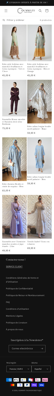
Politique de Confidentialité (19, 288)
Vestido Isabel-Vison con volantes (38, 243)
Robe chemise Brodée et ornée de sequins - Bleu (12, 185)
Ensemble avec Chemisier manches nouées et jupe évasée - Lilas (14, 244)
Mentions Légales (14, 315)
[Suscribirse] (42, 348)
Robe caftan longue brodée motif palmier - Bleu (39, 178)
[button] (6, 10)
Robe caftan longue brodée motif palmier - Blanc (39, 127)
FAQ (8, 302)
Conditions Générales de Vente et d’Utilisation (22, 279)
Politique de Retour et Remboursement (25, 295)
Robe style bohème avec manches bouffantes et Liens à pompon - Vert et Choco (13, 67)
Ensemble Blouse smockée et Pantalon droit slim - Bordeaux (13, 121)
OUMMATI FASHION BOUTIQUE (30, 390)
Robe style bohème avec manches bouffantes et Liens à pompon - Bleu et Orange (38, 67)
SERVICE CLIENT (14, 266)
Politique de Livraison (16, 322)
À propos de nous (14, 329)
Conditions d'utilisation (17, 309)
